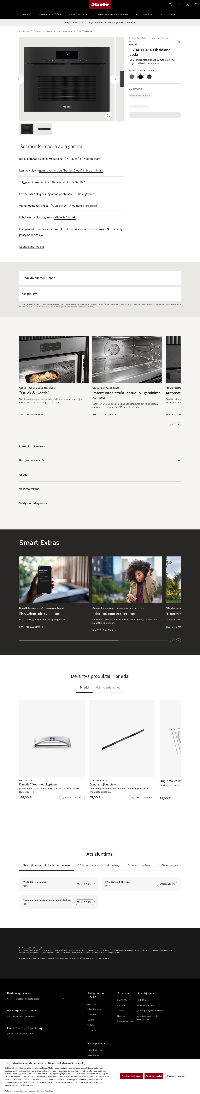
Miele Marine (93, 1055)
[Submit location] (63, 999)
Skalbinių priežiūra (50, 14)
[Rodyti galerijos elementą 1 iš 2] (27, 129)
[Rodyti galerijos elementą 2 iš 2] (44, 129)
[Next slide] (114, 79)
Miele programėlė (145, 1006)
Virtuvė (27, 14)
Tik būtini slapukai (154, 1076)
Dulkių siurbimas (78, 14)
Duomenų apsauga (28, 1091)
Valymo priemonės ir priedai (112, 14)
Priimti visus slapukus (131, 1076)
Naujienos (122, 1016)
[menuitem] (28, 14)
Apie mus (91, 1004)
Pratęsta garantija (125, 1021)
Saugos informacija (31, 246)
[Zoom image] (108, 115)
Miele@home (143, 1000)
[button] (132, 77)
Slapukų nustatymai (175, 1076)
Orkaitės (37, 31)
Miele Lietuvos (94, 1009)
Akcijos (120, 1011)
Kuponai (121, 1006)
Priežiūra (147, 14)
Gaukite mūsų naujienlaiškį (24, 1028)
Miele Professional (95, 1050)
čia (41, 235)
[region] (71, 79)
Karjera (90, 1020)
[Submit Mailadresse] (63, 1034)
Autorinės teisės (12, 1091)
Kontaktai (91, 1030)
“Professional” (168, 14)
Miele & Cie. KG (65, 217)
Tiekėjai (90, 1025)
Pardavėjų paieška (19, 993)
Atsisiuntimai (84, 884)
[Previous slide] (19, 79)
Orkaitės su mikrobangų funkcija (60, 31)
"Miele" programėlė (172, 865)
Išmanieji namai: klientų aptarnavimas (147, 1017)
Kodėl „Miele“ (123, 1000)
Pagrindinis (24, 31)
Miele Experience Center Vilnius (22, 1017)
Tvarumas (91, 1015)
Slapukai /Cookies (45, 1091)
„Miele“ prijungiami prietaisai (150, 1011)
